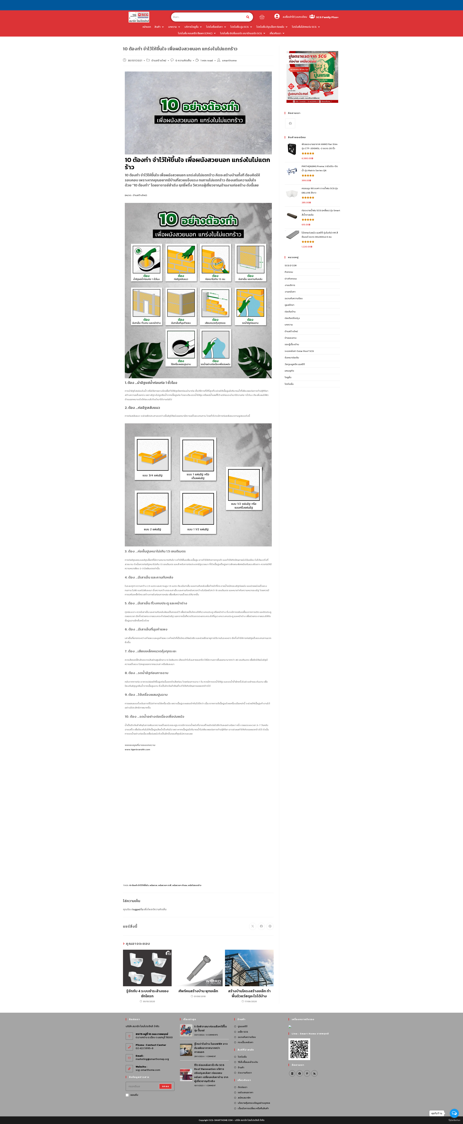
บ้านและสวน (290, 338)
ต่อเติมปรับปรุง (292, 318)
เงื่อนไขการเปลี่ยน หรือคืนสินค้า (253, 1108)
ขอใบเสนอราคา (245, 1092)
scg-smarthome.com (148, 1070)
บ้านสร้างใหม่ (158, 60)
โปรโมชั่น (289, 384)
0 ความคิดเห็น (183, 60)
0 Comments (212, 1035)
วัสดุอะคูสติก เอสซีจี (295, 364)
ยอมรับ (134, 1095)
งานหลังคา (290, 291)
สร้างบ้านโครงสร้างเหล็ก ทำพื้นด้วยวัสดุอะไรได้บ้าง (249, 993)
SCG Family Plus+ (327, 17)
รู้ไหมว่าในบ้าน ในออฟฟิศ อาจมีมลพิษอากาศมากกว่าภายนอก (211, 1048)
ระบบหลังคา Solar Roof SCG (299, 351)
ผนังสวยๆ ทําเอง (179, 885)
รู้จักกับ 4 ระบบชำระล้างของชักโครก (147, 993)
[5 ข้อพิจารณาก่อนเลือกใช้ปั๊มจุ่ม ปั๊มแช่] (186, 1030)
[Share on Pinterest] (270, 926)
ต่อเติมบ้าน (290, 311)
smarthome (229, 60)
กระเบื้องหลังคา (245, 1042)
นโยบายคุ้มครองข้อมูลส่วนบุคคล (254, 1103)
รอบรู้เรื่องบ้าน (292, 344)
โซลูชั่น (288, 377)
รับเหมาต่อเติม (292, 357)
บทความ (289, 324)
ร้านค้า (241, 1067)
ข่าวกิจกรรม (291, 278)
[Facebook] (290, 123)
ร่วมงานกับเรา (245, 1072)
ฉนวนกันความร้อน (294, 298)
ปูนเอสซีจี (242, 1026)
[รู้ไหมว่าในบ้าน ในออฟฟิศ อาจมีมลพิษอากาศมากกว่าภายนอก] (186, 1050)
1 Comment (211, 1056)
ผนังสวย (153, 885)
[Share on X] (252, 926)
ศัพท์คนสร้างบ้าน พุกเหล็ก (198, 991)
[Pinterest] (307, 1073)
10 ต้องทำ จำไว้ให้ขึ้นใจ (139, 885)
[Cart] (262, 17)
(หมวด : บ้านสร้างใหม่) (136, 195)
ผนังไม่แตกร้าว (194, 885)
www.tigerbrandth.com (137, 749)
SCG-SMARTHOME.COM (221, 1120)
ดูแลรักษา (289, 305)
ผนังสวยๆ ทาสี (164, 885)
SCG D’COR (291, 265)
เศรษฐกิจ (289, 370)
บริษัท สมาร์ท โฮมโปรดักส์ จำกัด (249, 1120)
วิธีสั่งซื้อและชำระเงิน (248, 1062)
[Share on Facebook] (261, 926)
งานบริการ (290, 285)
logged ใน (137, 909)
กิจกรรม (289, 272)
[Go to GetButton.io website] (454, 1120)
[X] (292, 1073)
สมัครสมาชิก (244, 1097)
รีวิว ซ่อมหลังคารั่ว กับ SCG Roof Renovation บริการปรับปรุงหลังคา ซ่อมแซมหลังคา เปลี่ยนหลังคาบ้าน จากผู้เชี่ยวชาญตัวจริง (211, 1073)
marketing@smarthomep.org (152, 1059)
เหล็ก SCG (243, 1032)
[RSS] (314, 1073)
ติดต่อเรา (242, 1087)
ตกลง (165, 1086)
